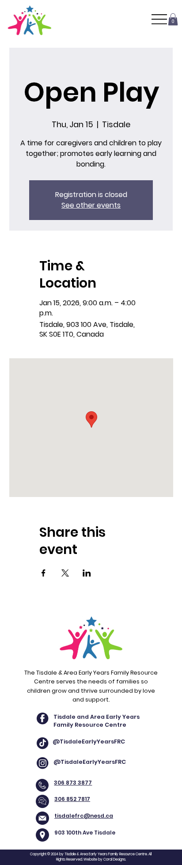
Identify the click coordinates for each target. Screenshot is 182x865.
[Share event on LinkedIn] (87, 573)
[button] (173, 19)
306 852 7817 (72, 799)
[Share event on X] (65, 573)
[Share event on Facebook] (43, 573)
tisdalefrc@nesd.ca (83, 815)
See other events (91, 205)
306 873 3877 (73, 782)
